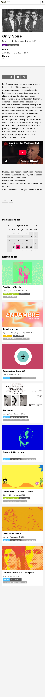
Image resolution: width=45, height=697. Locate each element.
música (5, 201)
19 (18, 244)
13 (22, 240)
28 (27, 247)
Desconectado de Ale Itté (14, 371)
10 (9, 240)
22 (31, 244)
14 (27, 240)
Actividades (13, 45)
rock (10, 201)
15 (31, 240)
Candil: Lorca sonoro (12, 533)
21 (27, 244)
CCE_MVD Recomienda (19, 417)
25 (14, 247)
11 (14, 240)
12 (18, 240)
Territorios (8, 410)
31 (9, 250)
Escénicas (7, 336)
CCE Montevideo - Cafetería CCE (16, 339)
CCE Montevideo (10, 297)
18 (14, 244)
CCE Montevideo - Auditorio (15, 501)
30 (35, 247)
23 (35, 244)
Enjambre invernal (11, 329)
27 (22, 247)
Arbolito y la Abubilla (12, 287)
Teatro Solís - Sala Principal (16, 420)
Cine (4, 45)
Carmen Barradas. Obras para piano (18, 572)
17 (9, 244)
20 (22, 244)
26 (18, 247)
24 (9, 247)
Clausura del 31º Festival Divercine (18, 491)
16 (35, 240)
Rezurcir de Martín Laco (13, 452)
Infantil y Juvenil (11, 294)
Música (6, 378)
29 (31, 247)
